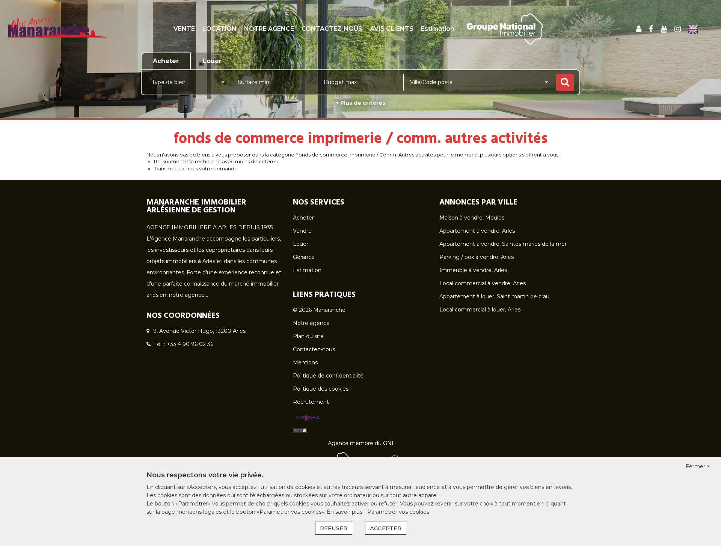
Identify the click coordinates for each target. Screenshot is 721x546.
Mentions (305, 362)
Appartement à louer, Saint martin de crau (494, 296)
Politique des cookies (320, 388)
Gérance (304, 257)
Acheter (303, 217)
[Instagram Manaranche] (678, 28)
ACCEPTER (385, 528)
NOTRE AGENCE (269, 28)
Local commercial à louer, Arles (479, 309)
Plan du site (308, 336)
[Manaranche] (57, 35)
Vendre (302, 230)
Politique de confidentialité (328, 375)
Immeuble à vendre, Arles (473, 270)
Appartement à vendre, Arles (477, 230)
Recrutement (311, 402)
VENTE (184, 28)
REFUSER (333, 528)
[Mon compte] (638, 28)
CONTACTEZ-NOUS (332, 28)
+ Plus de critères (360, 102)
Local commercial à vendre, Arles (482, 283)
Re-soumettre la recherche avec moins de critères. (216, 161)
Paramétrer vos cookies (398, 511)
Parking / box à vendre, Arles (476, 257)
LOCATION (219, 28)
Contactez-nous (314, 349)
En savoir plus (345, 511)
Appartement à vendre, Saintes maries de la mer (503, 244)
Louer (300, 244)
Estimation (437, 28)
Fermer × (698, 466)
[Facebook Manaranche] (651, 28)
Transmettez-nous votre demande (196, 168)
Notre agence (311, 323)
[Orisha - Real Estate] (308, 418)
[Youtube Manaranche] (664, 28)
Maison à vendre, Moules (471, 217)
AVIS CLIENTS (391, 28)
